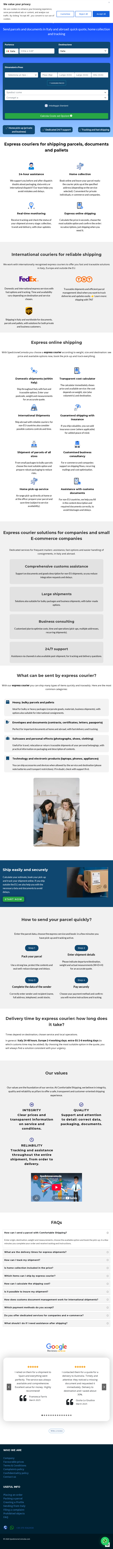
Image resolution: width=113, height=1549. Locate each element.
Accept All (101, 14)
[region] (56, 11)
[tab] (42, 1415)
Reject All (83, 14)
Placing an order (12, 1494)
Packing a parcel (12, 1498)
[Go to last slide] (9, 1387)
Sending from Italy (14, 1505)
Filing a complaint (13, 1509)
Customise (65, 14)
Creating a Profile (13, 1502)
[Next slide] (104, 1387)
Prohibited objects (14, 1513)
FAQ (5, 1517)
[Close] (110, 2)
